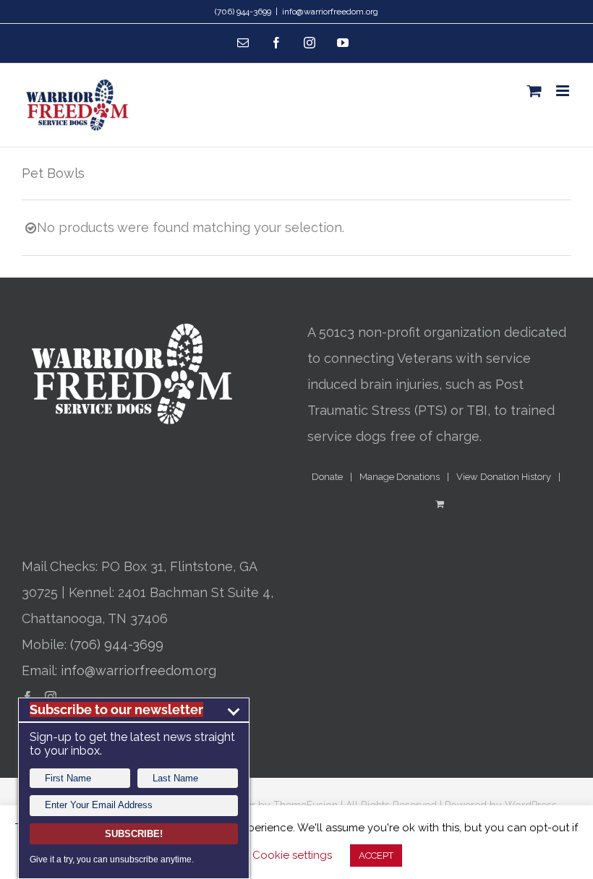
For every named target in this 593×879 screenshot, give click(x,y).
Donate (327, 476)
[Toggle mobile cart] (534, 90)
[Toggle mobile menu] (563, 90)
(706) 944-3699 (116, 644)
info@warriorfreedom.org (330, 12)
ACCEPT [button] (376, 855)
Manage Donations (399, 476)
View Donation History (503, 476)
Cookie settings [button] (292, 855)
